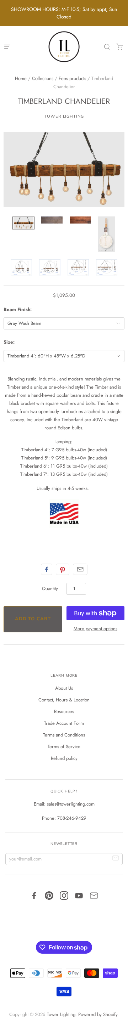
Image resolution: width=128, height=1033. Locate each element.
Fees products (72, 78)
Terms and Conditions (64, 735)
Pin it (62, 569)
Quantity (50, 588)
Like (46, 569)
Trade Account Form (64, 723)
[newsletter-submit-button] (116, 859)
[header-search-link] (107, 47)
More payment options (95, 628)
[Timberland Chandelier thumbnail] (23, 223)
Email (80, 569)
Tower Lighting (64, 116)
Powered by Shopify (97, 1014)
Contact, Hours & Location (64, 699)
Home (21, 78)
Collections (42, 78)
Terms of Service (64, 746)
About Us (64, 688)
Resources (64, 711)
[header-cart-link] (119, 47)
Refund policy (64, 758)
